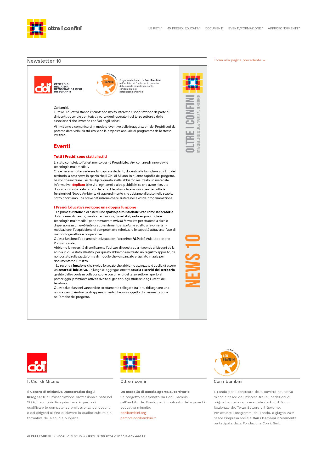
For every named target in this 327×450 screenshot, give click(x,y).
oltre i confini (65, 28)
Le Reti (154, 28)
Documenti (214, 28)
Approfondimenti (283, 28)
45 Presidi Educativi (183, 28)
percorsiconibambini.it (138, 418)
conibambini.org (133, 413)
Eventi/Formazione (244, 28)
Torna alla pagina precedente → (240, 60)
